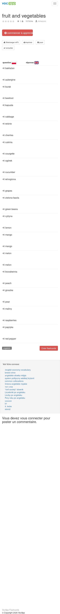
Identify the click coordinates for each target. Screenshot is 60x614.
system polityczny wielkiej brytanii (19, 378)
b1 (6, 403)
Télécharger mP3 (12, 42)
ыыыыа (8, 400)
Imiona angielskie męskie (16, 383)
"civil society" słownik (14, 389)
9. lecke (8, 406)
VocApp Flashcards (10, 609)
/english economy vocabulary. (18, 369)
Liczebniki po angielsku (15, 392)
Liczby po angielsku (13, 395)
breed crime (10, 372)
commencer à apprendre (20, 33)
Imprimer (28, 42)
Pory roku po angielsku (15, 397)
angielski (6, 348)
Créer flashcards (48, 348)
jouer (41, 42)
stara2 (7, 409)
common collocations (14, 381)
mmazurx (42, 21)
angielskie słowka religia (15, 375)
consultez (9, 48)
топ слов (9, 386)
